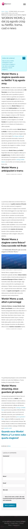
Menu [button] (24, 4)
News (6, 11)
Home (2, 11)
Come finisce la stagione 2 (8, 64)
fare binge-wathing (18, 136)
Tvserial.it (6, 4)
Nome (5, 476)
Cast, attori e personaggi (8, 66)
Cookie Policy (14, 523)
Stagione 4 (4, 69)
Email (5, 483)
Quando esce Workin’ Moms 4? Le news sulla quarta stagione (13, 434)
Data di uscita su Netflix (8, 60)
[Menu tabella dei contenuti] (23, 58)
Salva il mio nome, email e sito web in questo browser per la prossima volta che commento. (14, 498)
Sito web (5, 490)
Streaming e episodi (7, 67)
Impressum (16, 525)
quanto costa (7, 428)
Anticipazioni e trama (7, 62)
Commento (6, 456)
